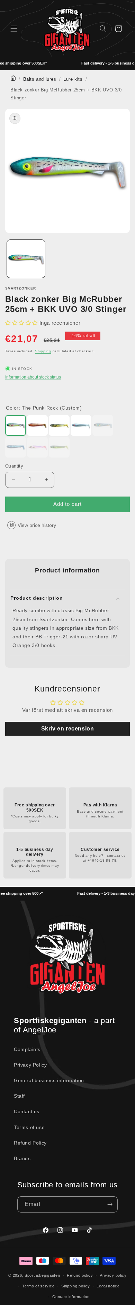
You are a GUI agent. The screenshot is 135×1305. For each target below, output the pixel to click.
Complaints (27, 1049)
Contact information (70, 1297)
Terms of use (29, 1127)
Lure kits (72, 79)
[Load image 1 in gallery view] (26, 259)
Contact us (26, 1111)
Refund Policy (30, 1143)
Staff (19, 1096)
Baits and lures (39, 79)
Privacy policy (113, 1275)
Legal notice (108, 1286)
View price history (37, 525)
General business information (49, 1080)
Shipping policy (75, 1286)
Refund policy (80, 1275)
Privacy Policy (30, 1065)
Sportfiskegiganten (42, 1275)
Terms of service (38, 1286)
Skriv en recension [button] (67, 729)
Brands (22, 1158)
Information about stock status (33, 377)
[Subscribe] (109, 1204)
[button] (13, 28)
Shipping (43, 351)
